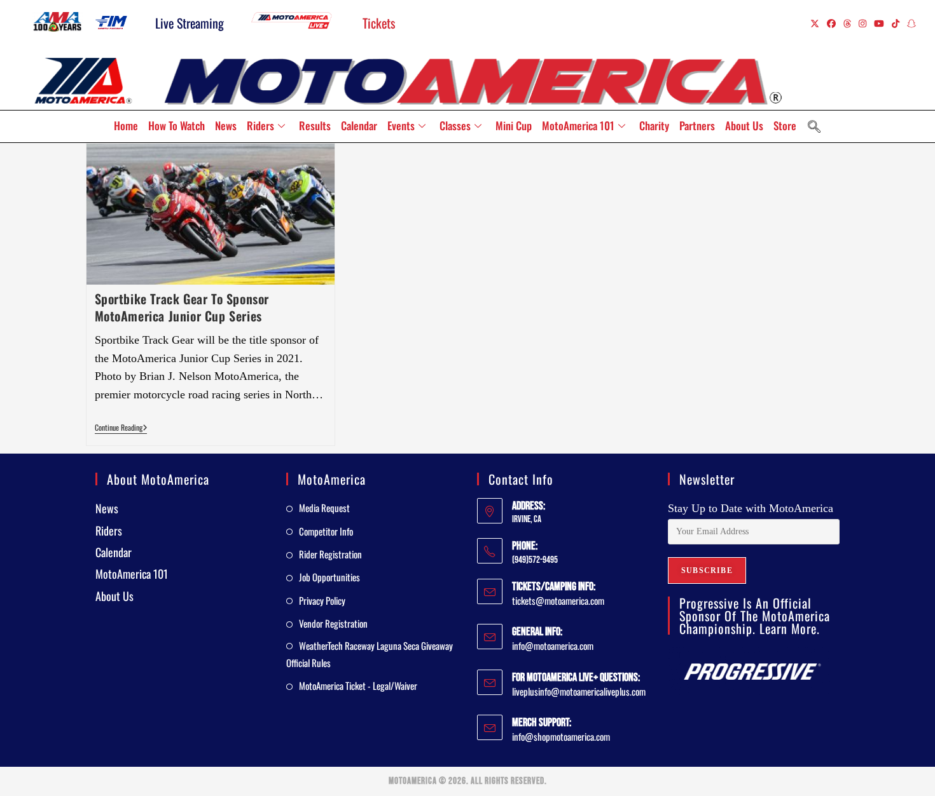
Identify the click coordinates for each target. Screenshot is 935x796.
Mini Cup (513, 125)
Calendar (359, 125)
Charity (654, 125)
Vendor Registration (333, 623)
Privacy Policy (322, 600)
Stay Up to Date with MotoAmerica (750, 508)
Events (401, 125)
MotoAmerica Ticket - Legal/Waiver (358, 685)
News (226, 125)
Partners (697, 125)
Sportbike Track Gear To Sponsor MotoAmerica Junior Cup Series (182, 307)
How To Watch (176, 125)
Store (784, 125)
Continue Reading (121, 428)
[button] (814, 126)
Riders (260, 125)
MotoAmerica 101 (578, 125)
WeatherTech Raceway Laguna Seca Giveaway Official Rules (369, 654)
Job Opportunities (329, 577)
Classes (455, 125)
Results (315, 125)
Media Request (324, 508)
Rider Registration (330, 554)
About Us (744, 125)
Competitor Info (326, 531)
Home (126, 125)
